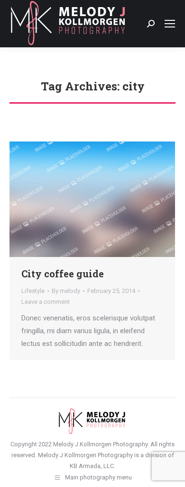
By (66, 290)
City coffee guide (62, 273)
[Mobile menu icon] (170, 23)
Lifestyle (33, 290)
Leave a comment (45, 301)
